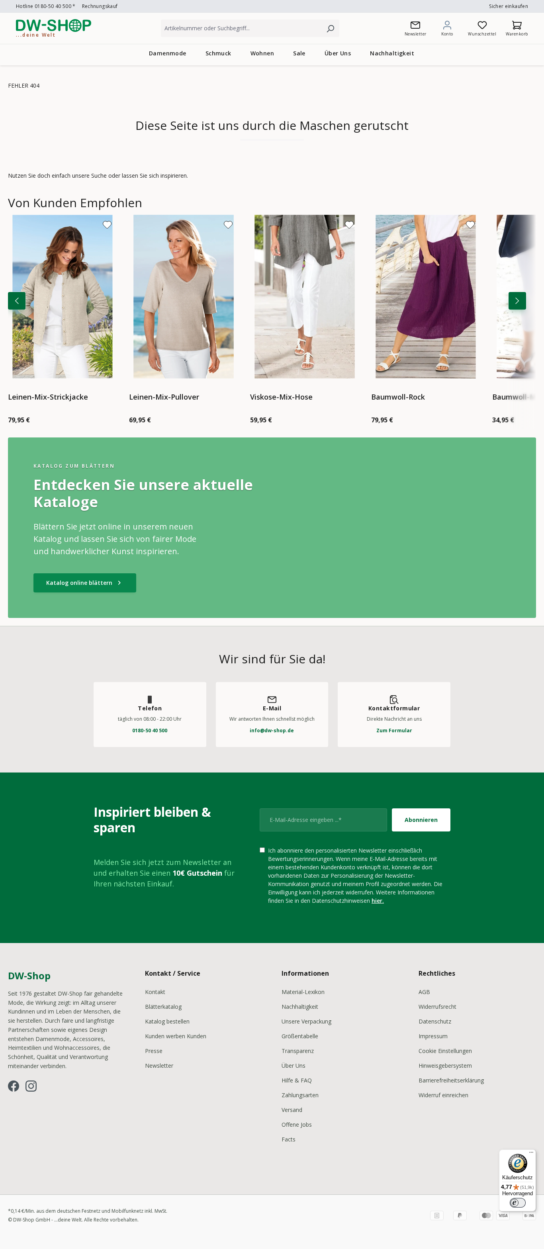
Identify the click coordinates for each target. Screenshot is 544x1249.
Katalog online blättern (84, 583)
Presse (153, 1051)
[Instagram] (31, 1086)
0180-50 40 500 (149, 730)
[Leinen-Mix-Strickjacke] (62, 296)
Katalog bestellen (167, 1021)
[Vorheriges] (16, 301)
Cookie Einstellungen (445, 1051)
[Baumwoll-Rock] (425, 296)
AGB (424, 992)
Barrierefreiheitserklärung (451, 1080)
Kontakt (155, 992)
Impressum (433, 1036)
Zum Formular (394, 730)
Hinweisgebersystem (445, 1065)
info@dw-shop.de (272, 730)
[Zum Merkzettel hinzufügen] (107, 225)
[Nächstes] (517, 301)
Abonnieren (421, 820)
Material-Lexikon (303, 992)
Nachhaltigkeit (300, 1006)
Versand (292, 1110)
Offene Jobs (297, 1124)
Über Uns (293, 1065)
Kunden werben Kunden (175, 1036)
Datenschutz (435, 1021)
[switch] (518, 1203)
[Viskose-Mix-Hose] (304, 296)
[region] (272, 312)
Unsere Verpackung (306, 1021)
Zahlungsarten (300, 1095)
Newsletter (159, 1065)
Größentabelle (300, 1036)
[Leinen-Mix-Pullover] (183, 296)
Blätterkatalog (163, 1006)
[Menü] (531, 1154)
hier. (378, 900)
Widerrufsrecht (437, 1006)
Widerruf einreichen (443, 1095)
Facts (288, 1139)
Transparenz (298, 1051)
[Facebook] (13, 1086)
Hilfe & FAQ (297, 1080)
